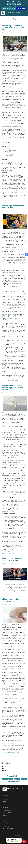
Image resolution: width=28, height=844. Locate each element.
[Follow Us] (10, 4)
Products (5, 804)
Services (5, 802)
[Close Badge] (21, 838)
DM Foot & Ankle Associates (12, 136)
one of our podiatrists (13, 136)
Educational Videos (8, 810)
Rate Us (5, 815)
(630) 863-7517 (13, 1)
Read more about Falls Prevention (10, 380)
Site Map (10, 836)
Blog (4, 813)
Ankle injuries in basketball (8, 53)
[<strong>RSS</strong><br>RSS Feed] (26, 25)
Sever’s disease (6, 624)
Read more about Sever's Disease (10, 752)
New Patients (6, 805)
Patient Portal (21, 8)
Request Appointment (9, 8)
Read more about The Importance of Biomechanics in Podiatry (11, 552)
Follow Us (11, 779)
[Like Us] (7, 4)
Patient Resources (8, 809)
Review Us (18, 781)
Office (4, 801)
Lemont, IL (12, 193)
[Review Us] (20, 4)
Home (4, 798)
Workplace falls (6, 230)
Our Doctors (6, 799)
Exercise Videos (7, 812)
